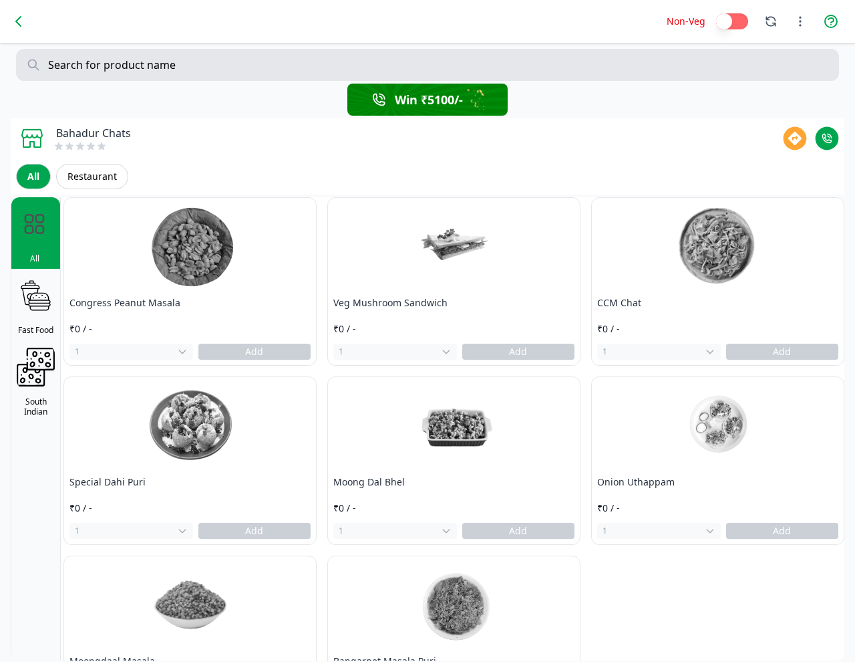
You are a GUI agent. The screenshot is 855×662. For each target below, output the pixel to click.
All (33, 176)
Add (254, 351)
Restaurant (92, 176)
